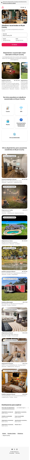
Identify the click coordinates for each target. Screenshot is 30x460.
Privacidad (11, 453)
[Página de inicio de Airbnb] (3, 7)
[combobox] (14, 35)
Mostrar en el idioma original (9, 3)
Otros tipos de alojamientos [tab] (8, 407)
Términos (17, 453)
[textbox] (8, 40)
